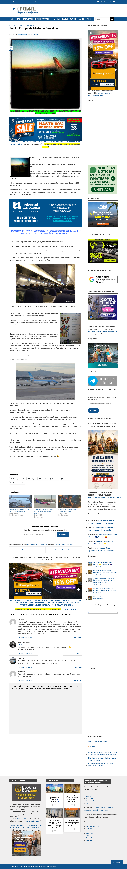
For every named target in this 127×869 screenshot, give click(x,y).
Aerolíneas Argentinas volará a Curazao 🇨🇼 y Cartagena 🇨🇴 (102, 535)
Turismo (73, 19)
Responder (78, 638)
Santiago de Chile (92, 801)
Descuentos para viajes (41, 1)
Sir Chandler (35, 34)
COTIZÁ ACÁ (37, 233)
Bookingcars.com (23, 819)
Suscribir (93, 411)
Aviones (12, 25)
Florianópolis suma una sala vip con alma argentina (105, 598)
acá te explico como (32, 821)
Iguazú (95, 810)
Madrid (88, 796)
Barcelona (58, 544)
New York (89, 828)
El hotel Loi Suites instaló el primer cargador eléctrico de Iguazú (102, 759)
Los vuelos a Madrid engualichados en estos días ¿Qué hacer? (101, 549)
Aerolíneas (15, 19)
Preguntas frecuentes (54, 1)
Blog (10, 1)
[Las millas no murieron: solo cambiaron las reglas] (69, 501)
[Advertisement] (81, 9)
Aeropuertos (27, 19)
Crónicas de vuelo (60, 19)
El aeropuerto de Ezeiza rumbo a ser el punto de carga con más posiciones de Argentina (102, 753)
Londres (89, 803)
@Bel (20, 645)
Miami (88, 794)
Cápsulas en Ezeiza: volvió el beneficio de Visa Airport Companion (105, 571)
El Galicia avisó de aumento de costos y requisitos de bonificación (102, 522)
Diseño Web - (49, 866)
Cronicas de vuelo (22, 25)
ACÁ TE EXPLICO (69, 609)
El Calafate (104, 810)
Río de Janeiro (91, 798)
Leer (55, 804)
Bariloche (96, 808)
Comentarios (97, 566)
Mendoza (87, 810)
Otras (88, 19)
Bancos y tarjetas (42, 19)
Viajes (81, 19)
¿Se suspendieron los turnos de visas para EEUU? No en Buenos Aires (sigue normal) (104, 580)
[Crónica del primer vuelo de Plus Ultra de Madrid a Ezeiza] (20, 501)
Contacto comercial (28, 1)
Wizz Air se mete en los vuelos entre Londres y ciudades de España (43, 511)
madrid (70, 544)
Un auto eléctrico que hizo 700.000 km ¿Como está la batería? (100, 765)
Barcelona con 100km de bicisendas (64, 550)
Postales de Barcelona (21, 550)
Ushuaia (110, 808)
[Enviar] (112, 19)
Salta (103, 808)
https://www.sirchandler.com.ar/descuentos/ (104, 497)
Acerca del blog (17, 1)
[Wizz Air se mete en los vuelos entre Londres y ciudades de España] (45, 501)
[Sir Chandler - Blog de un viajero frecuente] (23, 10)
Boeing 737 (64, 544)
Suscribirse (63, 535)
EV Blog (92, 747)
